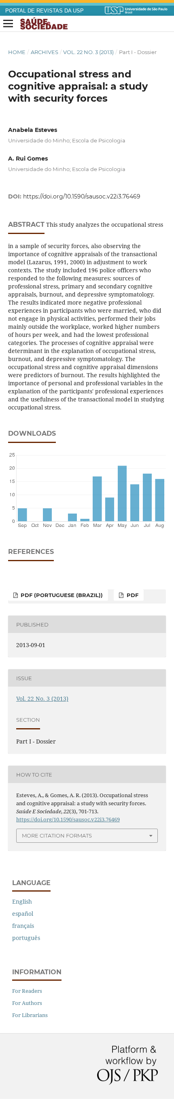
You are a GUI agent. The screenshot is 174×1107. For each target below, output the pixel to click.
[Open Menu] (8, 24)
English (22, 901)
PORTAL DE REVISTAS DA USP (44, 11)
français (23, 925)
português (26, 938)
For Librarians (30, 1015)
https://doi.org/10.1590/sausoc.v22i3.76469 (81, 196)
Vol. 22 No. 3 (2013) (88, 52)
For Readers (27, 990)
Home (16, 52)
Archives (44, 52)
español (22, 913)
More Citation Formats (57, 835)
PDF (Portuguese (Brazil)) (61, 595)
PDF (131, 595)
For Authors (27, 1003)
